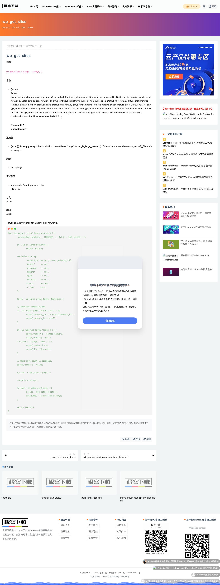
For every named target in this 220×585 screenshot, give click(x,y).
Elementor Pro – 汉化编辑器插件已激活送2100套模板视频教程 (187, 144)
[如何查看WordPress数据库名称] (171, 272)
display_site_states (51, 497)
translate (6, 497)
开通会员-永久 (211, 563)
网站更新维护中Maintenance (195, 255)
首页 (35, 6)
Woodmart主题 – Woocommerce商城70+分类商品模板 (188, 190)
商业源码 (112, 6)
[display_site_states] (60, 483)
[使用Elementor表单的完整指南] (171, 229)
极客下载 (103, 573)
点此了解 (114, 295)
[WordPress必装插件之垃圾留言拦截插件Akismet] (171, 244)
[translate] (20, 483)
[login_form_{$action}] (99, 483)
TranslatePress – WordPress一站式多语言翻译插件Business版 (187, 167)
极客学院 (145, 6)
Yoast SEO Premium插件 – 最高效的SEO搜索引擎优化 (188, 156)
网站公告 (65, 525)
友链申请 (93, 537)
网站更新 (121, 525)
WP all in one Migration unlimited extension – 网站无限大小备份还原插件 (184, 583)
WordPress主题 (50, 6)
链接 (148, 439)
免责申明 (65, 537)
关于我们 (93, 525)
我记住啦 (110, 320)
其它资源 (127, 6)
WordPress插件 (73, 6)
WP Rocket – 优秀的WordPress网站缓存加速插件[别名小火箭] (188, 179)
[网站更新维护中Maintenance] (171, 258)
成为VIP (193, 6)
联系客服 (65, 531)
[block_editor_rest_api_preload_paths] (138, 483)
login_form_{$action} (91, 497)
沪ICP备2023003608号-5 (128, 573)
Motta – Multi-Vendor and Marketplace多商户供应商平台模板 (190, 576)
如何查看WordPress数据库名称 (196, 269)
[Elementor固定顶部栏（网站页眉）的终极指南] (171, 215)
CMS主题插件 (94, 6)
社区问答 (121, 531)
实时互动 (121, 537)
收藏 (126, 439)
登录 (214, 6)
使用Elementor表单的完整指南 (196, 227)
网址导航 (93, 531)
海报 (137, 439)
